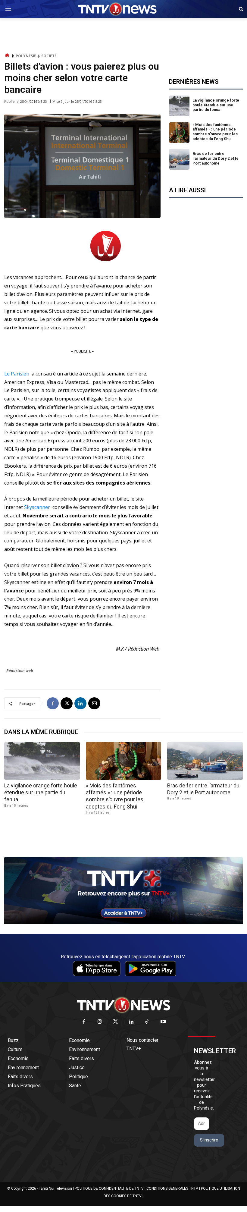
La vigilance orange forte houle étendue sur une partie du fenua (215, 105)
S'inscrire (209, 1140)
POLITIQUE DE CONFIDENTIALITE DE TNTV (109, 1188)
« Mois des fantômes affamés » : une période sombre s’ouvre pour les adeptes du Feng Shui (215, 131)
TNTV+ (134, 1048)
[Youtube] (163, 1022)
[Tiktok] (147, 1022)
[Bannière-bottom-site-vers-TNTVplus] (123, 922)
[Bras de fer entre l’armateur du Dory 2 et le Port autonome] (179, 159)
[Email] (94, 703)
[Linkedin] (80, 703)
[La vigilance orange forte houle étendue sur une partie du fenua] (179, 106)
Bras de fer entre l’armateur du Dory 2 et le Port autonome (215, 158)
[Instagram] (99, 1022)
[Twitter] (115, 1022)
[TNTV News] (123, 1005)
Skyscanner (37, 507)
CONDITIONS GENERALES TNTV (172, 1188)
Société (49, 55)
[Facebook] (53, 703)
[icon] (7, 55)
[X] (67, 703)
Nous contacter (142, 1040)
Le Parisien (16, 373)
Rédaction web (19, 670)
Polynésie (26, 55)
